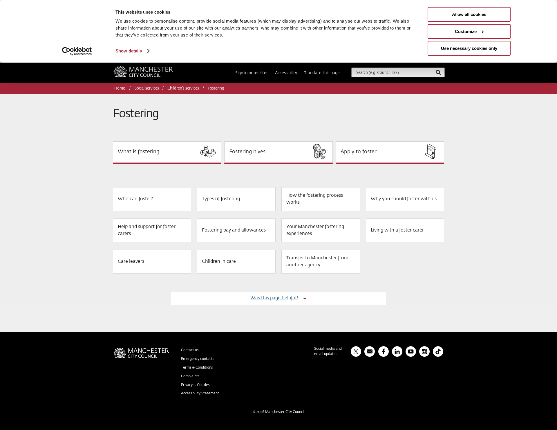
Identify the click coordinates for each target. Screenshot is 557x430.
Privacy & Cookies (195, 385)
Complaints (190, 376)
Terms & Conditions (197, 367)
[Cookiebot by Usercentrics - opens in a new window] (77, 51)
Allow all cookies (469, 14)
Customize (466, 31)
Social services (147, 88)
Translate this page (322, 73)
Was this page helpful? (274, 298)
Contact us (189, 350)
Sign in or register (251, 73)
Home (120, 88)
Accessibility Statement (200, 393)
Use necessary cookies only (469, 48)
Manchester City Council (151, 68)
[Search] (438, 72)
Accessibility (286, 73)
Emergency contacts (197, 359)
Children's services (183, 88)
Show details (128, 50)
